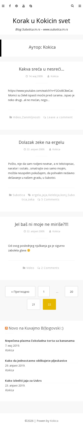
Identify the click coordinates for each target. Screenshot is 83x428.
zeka (31, 199)
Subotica (19, 195)
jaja (44, 195)
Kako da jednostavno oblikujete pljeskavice (36, 360)
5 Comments (50, 199)
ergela (36, 195)
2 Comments (50, 268)
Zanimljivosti (31, 117)
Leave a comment (60, 117)
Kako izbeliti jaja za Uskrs (23, 380)
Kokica (54, 76)
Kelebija (54, 195)
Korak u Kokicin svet (41, 20)
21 (33, 304)
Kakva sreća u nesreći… (41, 69)
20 (71, 291)
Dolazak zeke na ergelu (41, 142)
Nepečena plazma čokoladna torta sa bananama (40, 341)
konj (64, 195)
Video (17, 117)
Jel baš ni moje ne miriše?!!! (41, 224)
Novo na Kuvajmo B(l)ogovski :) (36, 328)
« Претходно (20, 291)
